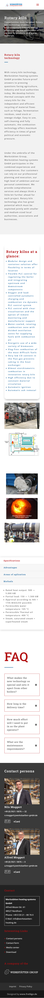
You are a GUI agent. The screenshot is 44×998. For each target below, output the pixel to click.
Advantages (10, 567)
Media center (12, 947)
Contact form (12, 943)
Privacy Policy (25, 986)
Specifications (12, 560)
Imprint (12, 986)
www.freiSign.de (28, 994)
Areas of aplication (15, 574)
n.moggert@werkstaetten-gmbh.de (21, 815)
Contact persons (14, 938)
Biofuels (8, 581)
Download (11, 952)
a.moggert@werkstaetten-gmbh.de (20, 866)
